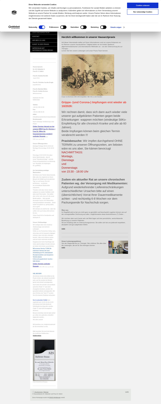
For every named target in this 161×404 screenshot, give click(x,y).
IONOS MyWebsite (54, 397)
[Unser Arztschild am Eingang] (44, 360)
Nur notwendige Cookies (142, 12)
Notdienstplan (37, 335)
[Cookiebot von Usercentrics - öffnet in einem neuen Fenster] (14, 27)
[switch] (63, 27)
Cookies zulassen (143, 5)
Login (127, 392)
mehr (63, 229)
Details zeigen (116, 27)
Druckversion (38, 392)
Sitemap (45, 392)
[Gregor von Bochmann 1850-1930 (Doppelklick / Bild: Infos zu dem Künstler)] (88, 75)
